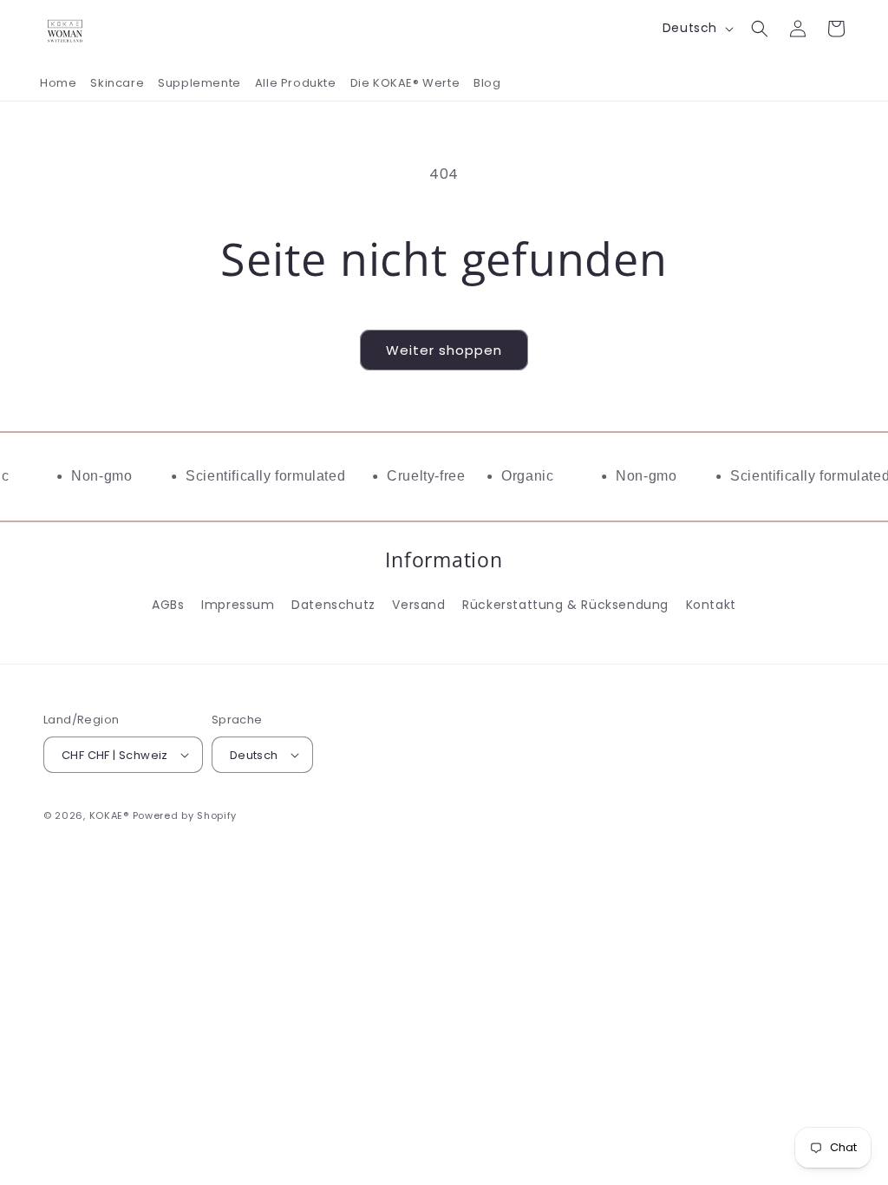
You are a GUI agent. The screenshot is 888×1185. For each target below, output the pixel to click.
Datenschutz (333, 604)
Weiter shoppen (444, 350)
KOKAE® (109, 815)
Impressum (237, 604)
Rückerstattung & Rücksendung (565, 604)
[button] (760, 29)
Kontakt (711, 604)
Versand (418, 604)
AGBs (168, 604)
